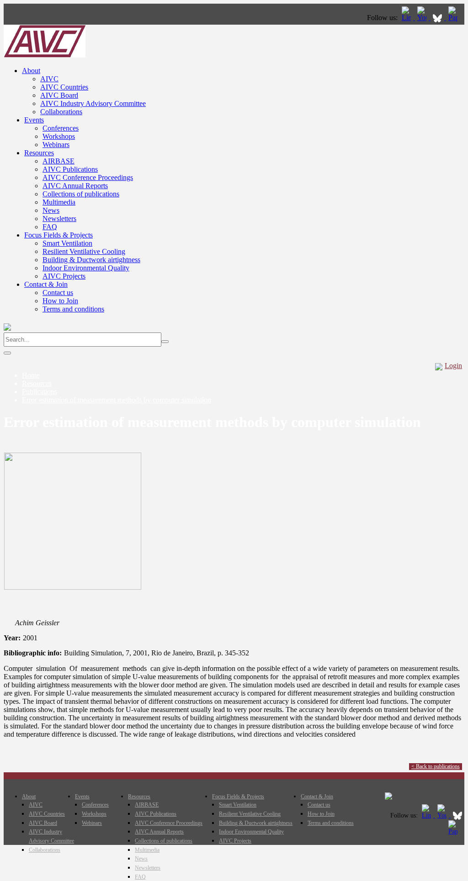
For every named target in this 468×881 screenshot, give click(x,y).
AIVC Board (59, 95)
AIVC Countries (64, 87)
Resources (39, 153)
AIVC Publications (70, 169)
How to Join (60, 301)
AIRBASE (58, 161)
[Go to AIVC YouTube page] (423, 17)
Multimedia (59, 202)
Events (34, 120)
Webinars (56, 144)
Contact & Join (46, 284)
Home (31, 375)
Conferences (61, 128)
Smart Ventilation (67, 243)
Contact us (58, 292)
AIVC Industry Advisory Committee (93, 103)
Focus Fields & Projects (58, 235)
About (31, 70)
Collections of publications (81, 194)
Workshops (59, 136)
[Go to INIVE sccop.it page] (455, 17)
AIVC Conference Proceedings (88, 177)
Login (453, 365)
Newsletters (59, 218)
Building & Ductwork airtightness (91, 260)
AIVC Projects (64, 276)
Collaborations (61, 112)
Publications (39, 392)
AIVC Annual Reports (75, 186)
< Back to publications (435, 766)
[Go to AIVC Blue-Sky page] (438, 17)
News (51, 210)
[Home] (44, 55)
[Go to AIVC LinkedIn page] (407, 17)
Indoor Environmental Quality (86, 268)
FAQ (50, 227)
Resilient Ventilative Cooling (84, 251)
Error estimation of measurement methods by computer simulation (116, 400)
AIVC (49, 79)
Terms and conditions (73, 309)
